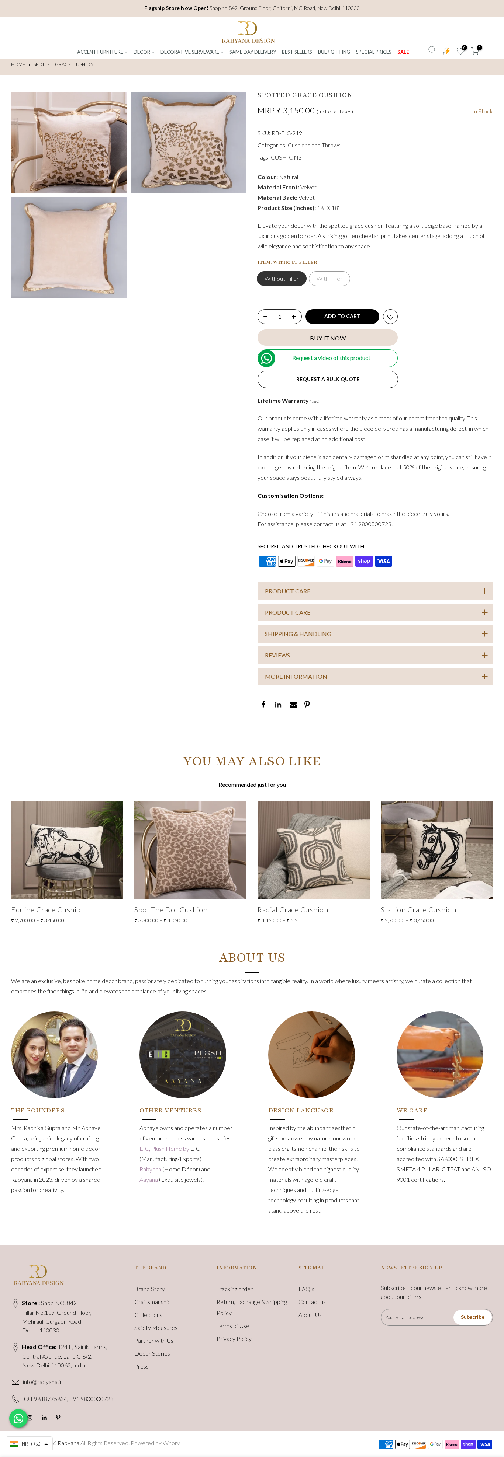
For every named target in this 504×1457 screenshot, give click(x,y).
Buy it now (328, 338)
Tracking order (235, 1288)
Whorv (171, 1442)
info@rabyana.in (43, 1381)
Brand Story (149, 1288)
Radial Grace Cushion (293, 909)
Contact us (312, 1301)
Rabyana (150, 1169)
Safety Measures (155, 1327)
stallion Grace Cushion (418, 909)
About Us (310, 1314)
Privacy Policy (234, 1338)
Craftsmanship (152, 1301)
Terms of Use (233, 1325)
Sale (403, 52)
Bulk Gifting (334, 52)
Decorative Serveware (189, 52)
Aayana (149, 1179)
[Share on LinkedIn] (277, 705)
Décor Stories (152, 1353)
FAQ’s (306, 1288)
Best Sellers (297, 52)
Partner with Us (153, 1340)
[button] (29, 1444)
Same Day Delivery (252, 52)
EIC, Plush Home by (164, 1148)
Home (18, 64)
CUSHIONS (286, 157)
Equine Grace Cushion (48, 909)
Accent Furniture (100, 52)
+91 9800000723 (369, 523)
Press (141, 1366)
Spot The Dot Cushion (170, 909)
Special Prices (373, 52)
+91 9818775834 (45, 1398)
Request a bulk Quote (327, 379)
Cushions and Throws (314, 145)
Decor (142, 52)
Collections (148, 1314)
